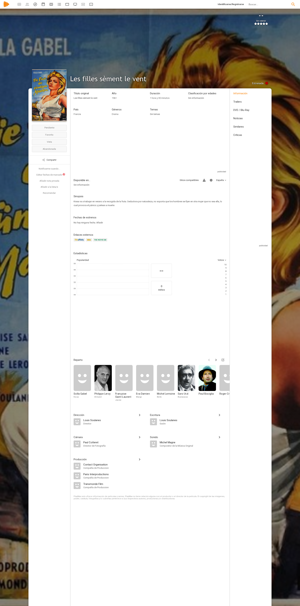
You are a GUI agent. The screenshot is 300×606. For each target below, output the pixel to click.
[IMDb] (89, 242)
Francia (77, 114)
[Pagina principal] (6, 6)
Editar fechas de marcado (50, 174)
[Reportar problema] (204, 180)
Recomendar (49, 193)
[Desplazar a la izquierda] (209, 359)
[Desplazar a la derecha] (215, 359)
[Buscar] (293, 4)
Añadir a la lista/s (49, 187)
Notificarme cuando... (49, 168)
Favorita (49, 134)
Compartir (51, 160)
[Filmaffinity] (80, 242)
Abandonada (49, 149)
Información (240, 93)
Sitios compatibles (189, 180)
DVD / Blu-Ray (241, 110)
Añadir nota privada (49, 181)
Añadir (99, 222)
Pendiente (49, 127)
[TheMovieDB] (100, 242)
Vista (49, 142)
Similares (238, 126)
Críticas (237, 135)
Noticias (238, 118)
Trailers (237, 101)
